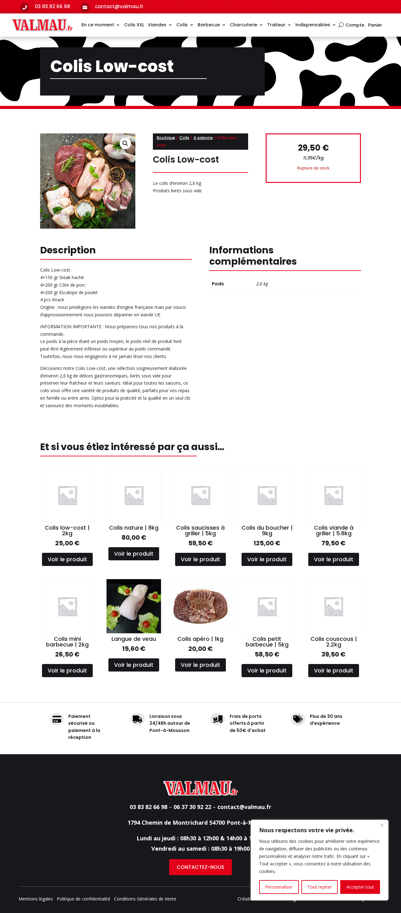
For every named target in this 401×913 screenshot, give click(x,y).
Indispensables (312, 25)
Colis (182, 25)
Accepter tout (360, 887)
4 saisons (203, 138)
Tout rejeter (319, 887)
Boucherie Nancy (176, 880)
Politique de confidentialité (83, 899)
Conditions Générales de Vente (145, 899)
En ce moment (97, 25)
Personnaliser (279, 887)
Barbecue (209, 25)
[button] (125, 143)
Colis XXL (134, 25)
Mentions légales (35, 899)
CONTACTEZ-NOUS (200, 867)
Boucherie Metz (226, 880)
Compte (355, 25)
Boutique (166, 138)
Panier (375, 25)
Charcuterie (243, 25)
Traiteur (276, 25)
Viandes (157, 25)
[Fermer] (382, 825)
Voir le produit (67, 559)
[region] (319, 860)
